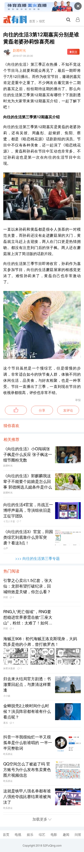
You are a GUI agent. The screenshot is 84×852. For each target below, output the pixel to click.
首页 (6, 834)
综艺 (42, 21)
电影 (54, 834)
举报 (78, 400)
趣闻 (66, 834)
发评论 (68, 410)
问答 (78, 834)
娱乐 (30, 834)
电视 (18, 834)
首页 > (33, 21)
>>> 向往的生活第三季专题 (37, 558)
